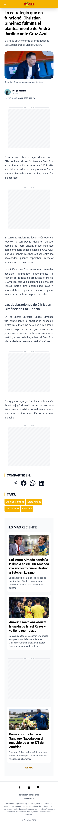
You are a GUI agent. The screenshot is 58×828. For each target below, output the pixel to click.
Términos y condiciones (29, 795)
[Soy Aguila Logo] (29, 3)
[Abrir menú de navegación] (5, 4)
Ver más (29, 768)
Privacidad (29, 799)
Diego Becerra (19, 91)
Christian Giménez (15, 501)
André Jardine (34, 501)
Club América (12, 508)
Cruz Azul (27, 508)
